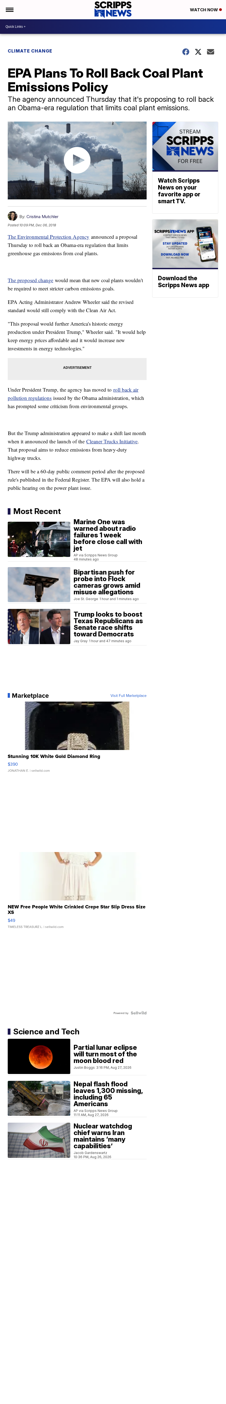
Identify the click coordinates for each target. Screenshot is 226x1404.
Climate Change (30, 51)
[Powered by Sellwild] (139, 1013)
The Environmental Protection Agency (48, 236)
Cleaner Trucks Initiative (112, 441)
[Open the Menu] (9, 9)
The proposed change (30, 280)
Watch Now (204, 9)
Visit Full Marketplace (129, 695)
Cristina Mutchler (42, 216)
